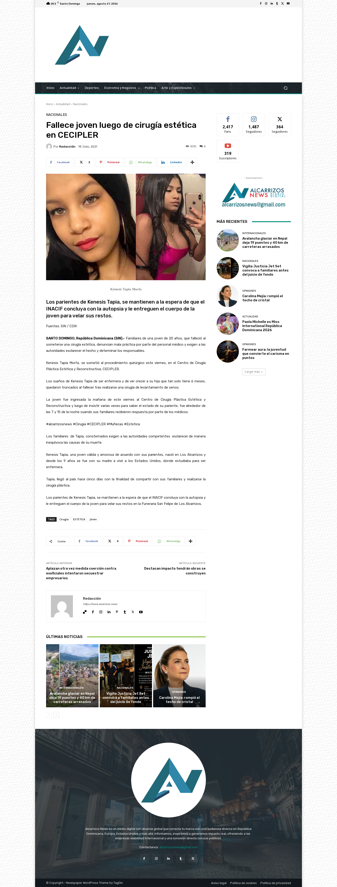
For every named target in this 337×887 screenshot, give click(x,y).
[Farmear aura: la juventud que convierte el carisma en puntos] (228, 351)
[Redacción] (49, 146)
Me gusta (228, 116)
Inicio (49, 104)
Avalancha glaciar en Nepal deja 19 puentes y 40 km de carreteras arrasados (72, 697)
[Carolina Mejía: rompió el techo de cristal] (179, 675)
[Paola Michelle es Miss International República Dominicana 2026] (228, 324)
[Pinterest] (117, 611)
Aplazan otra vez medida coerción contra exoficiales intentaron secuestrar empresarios (81, 573)
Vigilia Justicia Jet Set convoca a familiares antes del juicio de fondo (126, 697)
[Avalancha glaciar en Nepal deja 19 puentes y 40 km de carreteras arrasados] (72, 675)
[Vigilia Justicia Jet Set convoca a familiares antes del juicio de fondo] (126, 675)
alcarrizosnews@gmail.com (178, 847)
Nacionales (80, 104)
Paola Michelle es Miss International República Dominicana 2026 (262, 326)
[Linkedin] (271, 3)
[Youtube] (288, 3)
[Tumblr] (277, 3)
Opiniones (179, 692)
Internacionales (72, 688)
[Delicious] (84, 611)
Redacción (67, 146)
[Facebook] (260, 3)
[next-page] (56, 715)
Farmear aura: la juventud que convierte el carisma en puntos (265, 353)
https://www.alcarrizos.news (100, 604)
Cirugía (64, 519)
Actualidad (63, 104)
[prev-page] (49, 715)
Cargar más (252, 372)
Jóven (93, 519)
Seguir (254, 116)
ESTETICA (79, 519)
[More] (192, 162)
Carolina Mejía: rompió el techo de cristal (179, 700)
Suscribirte (228, 143)
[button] (285, 88)
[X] (282, 3)
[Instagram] (266, 3)
